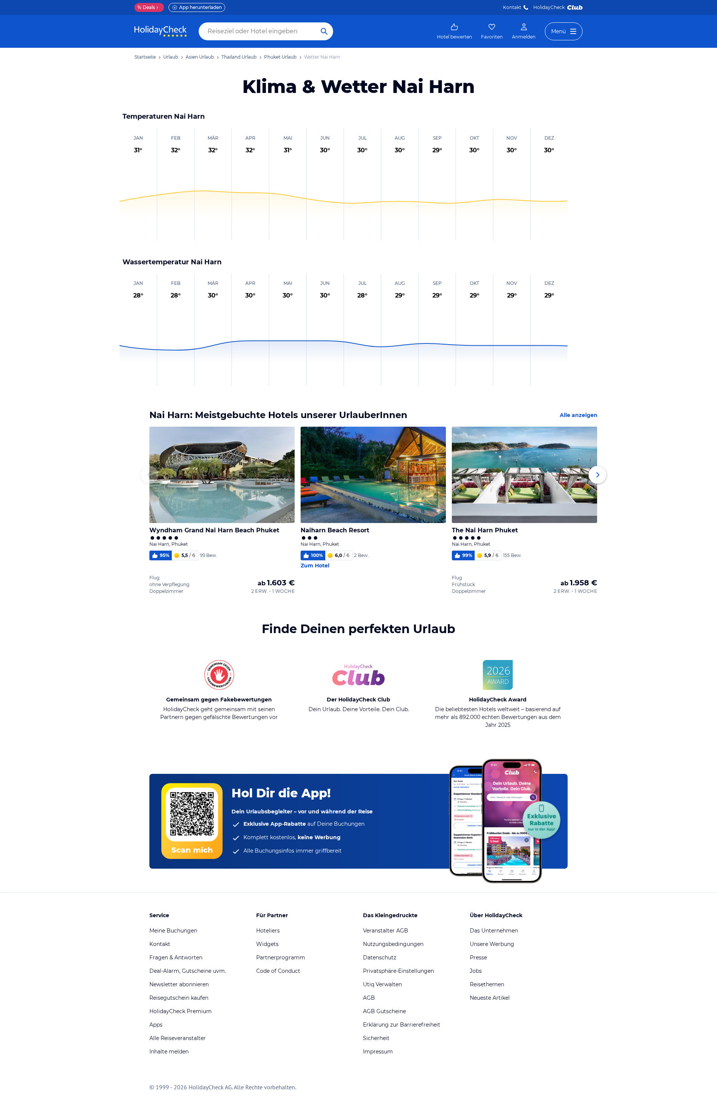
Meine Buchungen (173, 930)
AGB (369, 997)
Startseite (145, 57)
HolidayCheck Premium (180, 1011)
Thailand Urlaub (239, 57)
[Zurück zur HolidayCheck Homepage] (160, 31)
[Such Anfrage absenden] (324, 31)
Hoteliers (268, 930)
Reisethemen (487, 984)
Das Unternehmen (494, 930)
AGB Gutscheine (384, 1011)
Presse (478, 957)
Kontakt (512, 7)
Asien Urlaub (200, 57)
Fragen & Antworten (175, 957)
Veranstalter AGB (385, 930)
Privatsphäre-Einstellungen (398, 971)
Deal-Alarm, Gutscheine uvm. (187, 971)
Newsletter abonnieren (179, 984)
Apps (155, 1024)
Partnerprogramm (280, 957)
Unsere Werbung (492, 944)
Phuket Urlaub (280, 57)
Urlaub (170, 57)
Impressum (378, 1051)
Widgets (267, 944)
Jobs (476, 971)
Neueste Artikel (490, 997)
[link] (454, 31)
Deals (146, 7)
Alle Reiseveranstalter (177, 1038)
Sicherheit (376, 1038)
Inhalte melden (169, 1051)
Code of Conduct (278, 971)
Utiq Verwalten (382, 984)
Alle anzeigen (579, 415)
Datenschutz (379, 957)
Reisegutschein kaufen (178, 997)
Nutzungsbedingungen (393, 944)
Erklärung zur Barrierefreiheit (401, 1024)
